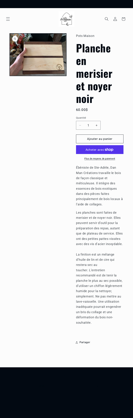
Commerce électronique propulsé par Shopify (56, 411)
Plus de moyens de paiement (99, 158)
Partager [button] (84, 342)
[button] (8, 19)
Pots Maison (25, 411)
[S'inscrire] (96, 386)
